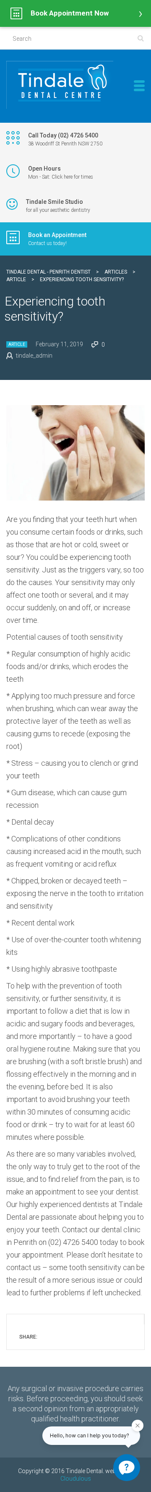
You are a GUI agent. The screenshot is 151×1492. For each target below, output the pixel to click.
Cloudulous (75, 1478)
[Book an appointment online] (75, 13)
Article (16, 344)
